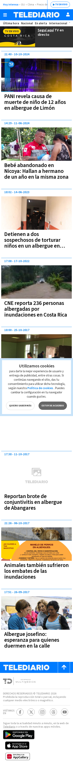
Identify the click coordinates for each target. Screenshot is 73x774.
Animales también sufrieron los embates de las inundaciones (36, 571)
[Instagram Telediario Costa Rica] (42, 712)
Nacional (27, 23)
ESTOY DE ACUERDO (53, 405)
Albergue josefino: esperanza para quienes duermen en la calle (31, 640)
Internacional (58, 23)
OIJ (23, 4)
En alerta (41, 23)
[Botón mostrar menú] (5, 15)
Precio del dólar (45, 4)
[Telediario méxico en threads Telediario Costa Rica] (53, 712)
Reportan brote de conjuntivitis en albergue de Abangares (33, 502)
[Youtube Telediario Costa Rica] (64, 712)
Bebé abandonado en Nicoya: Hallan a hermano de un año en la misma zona (36, 171)
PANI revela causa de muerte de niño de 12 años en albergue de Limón (35, 102)
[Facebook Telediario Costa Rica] (20, 712)
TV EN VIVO (61, 4)
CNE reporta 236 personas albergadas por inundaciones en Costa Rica (35, 309)
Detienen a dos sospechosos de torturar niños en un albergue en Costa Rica (32, 243)
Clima (31, 4)
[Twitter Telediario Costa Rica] (31, 712)
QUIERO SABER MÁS (20, 405)
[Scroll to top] (64, 667)
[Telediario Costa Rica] (36, 14)
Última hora (11, 23)
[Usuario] (68, 14)
